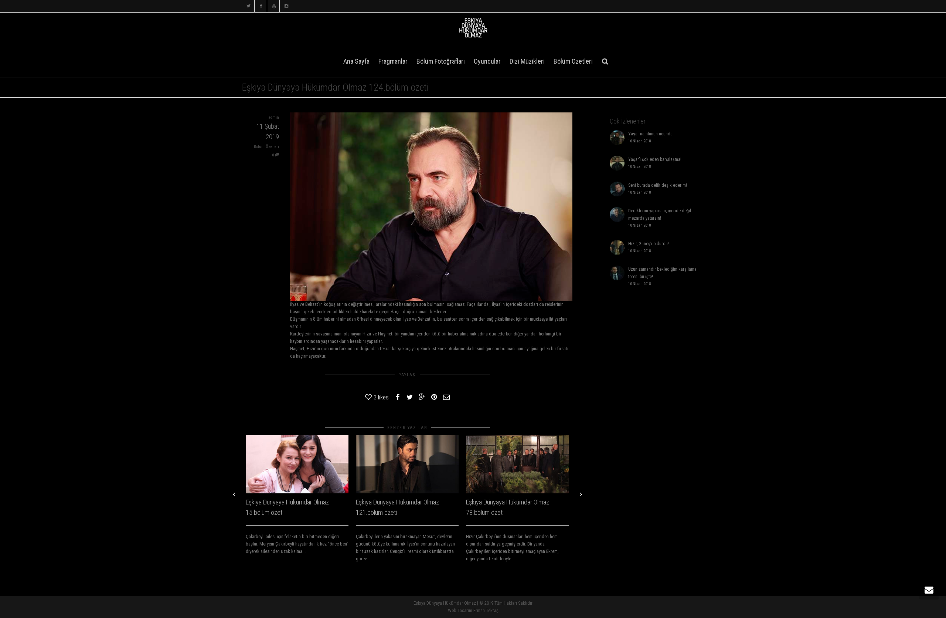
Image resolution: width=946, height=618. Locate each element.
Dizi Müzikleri (527, 61)
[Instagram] (286, 6)
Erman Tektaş (485, 610)
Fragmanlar (393, 61)
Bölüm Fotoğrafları (440, 61)
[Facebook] (261, 6)
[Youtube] (274, 6)
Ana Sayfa (356, 61)
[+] (297, 464)
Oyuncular (487, 61)
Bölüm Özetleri (573, 61)
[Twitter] (248, 6)
